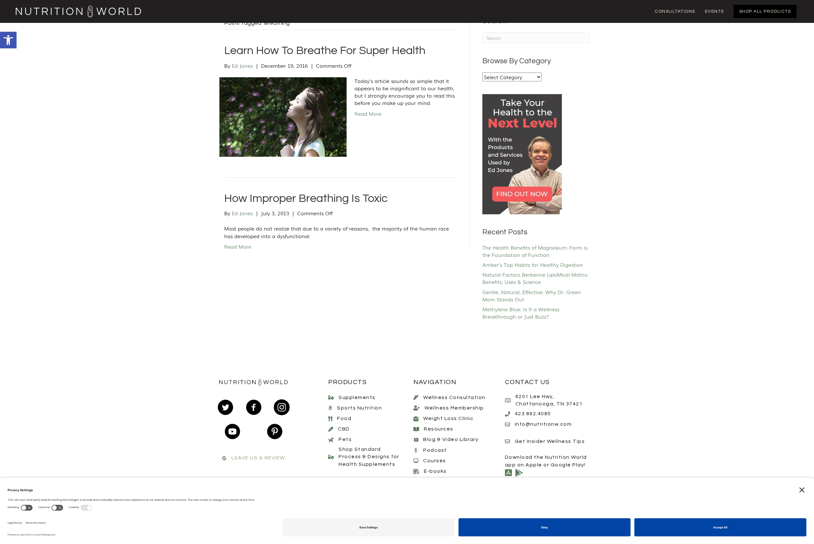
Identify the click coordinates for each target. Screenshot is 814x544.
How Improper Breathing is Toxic (306, 198)
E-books (435, 471)
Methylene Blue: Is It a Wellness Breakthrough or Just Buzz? (520, 312)
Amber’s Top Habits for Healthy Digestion (532, 264)
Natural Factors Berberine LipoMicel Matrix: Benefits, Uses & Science (535, 278)
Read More (368, 113)
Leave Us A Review (258, 457)
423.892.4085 (533, 413)
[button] (8, 40)
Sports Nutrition (359, 407)
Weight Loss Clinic (448, 418)
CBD (344, 428)
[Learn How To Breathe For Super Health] (283, 116)
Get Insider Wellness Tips (550, 441)
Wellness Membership (454, 407)
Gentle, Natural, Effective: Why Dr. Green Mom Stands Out (531, 295)
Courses (434, 460)
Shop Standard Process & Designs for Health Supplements (369, 456)
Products (347, 382)
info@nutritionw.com (543, 424)
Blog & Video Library (451, 439)
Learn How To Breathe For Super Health (324, 51)
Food (344, 418)
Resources (438, 428)
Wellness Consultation (454, 397)
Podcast (435, 450)
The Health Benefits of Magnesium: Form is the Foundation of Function (534, 251)
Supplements (357, 397)
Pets (345, 439)
